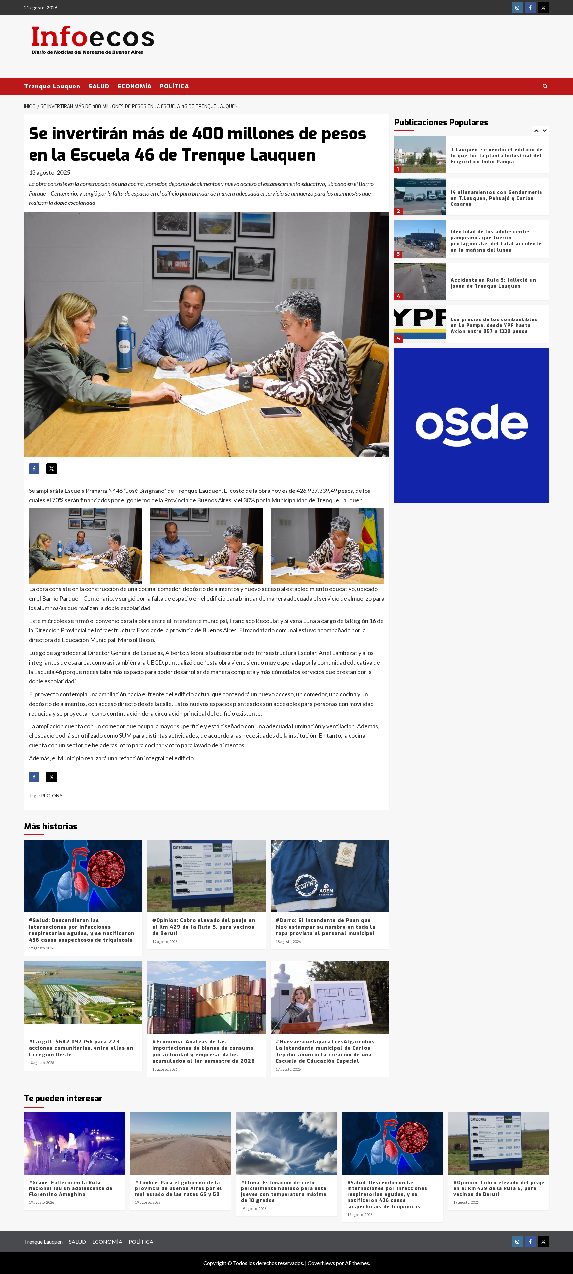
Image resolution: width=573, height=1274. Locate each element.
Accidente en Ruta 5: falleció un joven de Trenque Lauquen (493, 283)
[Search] (545, 86)
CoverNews (321, 1263)
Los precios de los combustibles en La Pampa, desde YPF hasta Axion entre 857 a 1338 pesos (494, 326)
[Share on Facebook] (34, 468)
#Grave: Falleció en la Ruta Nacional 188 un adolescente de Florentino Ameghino (70, 1189)
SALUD (99, 86)
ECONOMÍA (135, 86)
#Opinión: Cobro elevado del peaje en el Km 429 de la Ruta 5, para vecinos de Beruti (203, 927)
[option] (471, 157)
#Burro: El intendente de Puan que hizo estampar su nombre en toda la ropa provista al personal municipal (326, 927)
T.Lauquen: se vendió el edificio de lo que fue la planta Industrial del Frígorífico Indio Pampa (497, 156)
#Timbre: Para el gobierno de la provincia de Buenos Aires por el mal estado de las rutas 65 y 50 (178, 1189)
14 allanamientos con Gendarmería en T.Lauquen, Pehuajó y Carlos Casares (496, 198)
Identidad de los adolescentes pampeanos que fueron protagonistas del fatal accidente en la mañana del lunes (496, 241)
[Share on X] (51, 468)
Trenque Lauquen (52, 86)
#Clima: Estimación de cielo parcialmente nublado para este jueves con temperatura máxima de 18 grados (283, 1192)
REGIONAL (53, 795)
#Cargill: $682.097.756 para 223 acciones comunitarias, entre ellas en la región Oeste (81, 1048)
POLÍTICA (174, 86)
